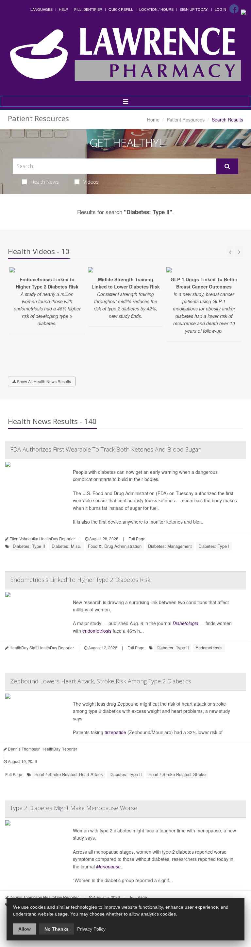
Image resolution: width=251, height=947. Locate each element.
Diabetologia (185, 623)
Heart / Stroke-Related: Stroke (177, 774)
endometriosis (96, 630)
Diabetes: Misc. (66, 546)
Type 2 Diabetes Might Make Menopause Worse (73, 808)
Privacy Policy (91, 929)
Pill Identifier (88, 9)
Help (63, 9)
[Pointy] (243, 11)
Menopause (108, 866)
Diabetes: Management (170, 546)
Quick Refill (121, 9)
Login (220, 9)
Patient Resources (186, 119)
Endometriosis (209, 647)
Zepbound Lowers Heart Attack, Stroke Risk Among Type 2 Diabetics (100, 681)
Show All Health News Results (43, 381)
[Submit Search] (227, 166)
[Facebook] (234, 8)
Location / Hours (156, 9)
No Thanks (56, 929)
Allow (24, 929)
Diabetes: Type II (29, 546)
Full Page (136, 538)
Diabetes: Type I (213, 546)
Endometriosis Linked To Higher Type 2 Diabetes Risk (80, 580)
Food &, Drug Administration (115, 546)
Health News (45, 181)
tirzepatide (115, 732)
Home (153, 119)
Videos (91, 181)
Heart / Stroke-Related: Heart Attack (68, 774)
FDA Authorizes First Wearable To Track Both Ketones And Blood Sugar (105, 449)
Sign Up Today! (194, 9)
